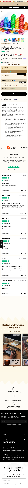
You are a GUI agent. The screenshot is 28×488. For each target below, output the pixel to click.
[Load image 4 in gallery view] (18, 40)
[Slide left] (1, 40)
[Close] (25, 463)
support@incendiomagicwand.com (15, 450)
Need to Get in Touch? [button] (10, 448)
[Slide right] (27, 40)
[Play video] (12, 350)
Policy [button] (5, 439)
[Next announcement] (24, 4)
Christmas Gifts (14, 43)
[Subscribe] (24, 480)
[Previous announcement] (4, 4)
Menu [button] (4, 434)
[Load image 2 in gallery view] (9, 40)
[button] (2, 7)
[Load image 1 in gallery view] (5, 40)
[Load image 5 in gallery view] (22, 40)
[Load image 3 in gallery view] (14, 40)
